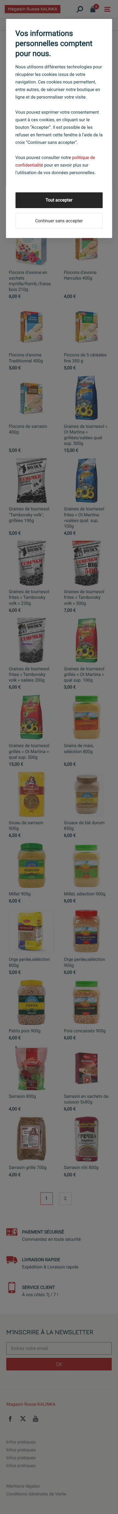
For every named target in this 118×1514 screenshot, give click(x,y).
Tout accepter (59, 200)
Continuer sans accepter (59, 221)
